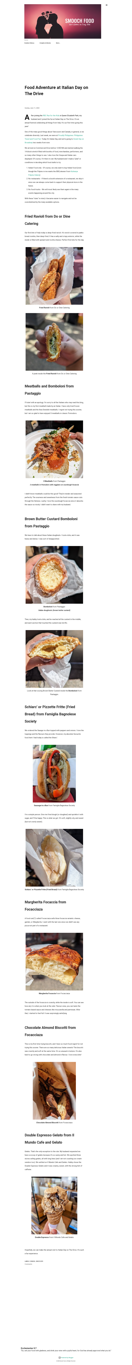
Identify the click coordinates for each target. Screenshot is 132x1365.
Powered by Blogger (67, 1357)
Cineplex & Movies (45, 43)
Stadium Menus (29, 43)
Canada (32, 1261)
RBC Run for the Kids (51, 115)
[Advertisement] (66, 60)
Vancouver (39, 1261)
